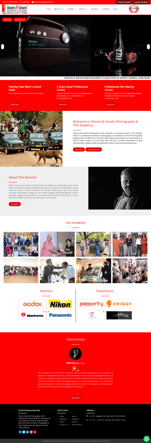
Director (75, 422)
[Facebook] (20, 432)
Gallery (94, 9)
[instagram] (31, 432)
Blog (115, 9)
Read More (79, 149)
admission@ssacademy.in (44, 2)
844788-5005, (110, 420)
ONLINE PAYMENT (141, 2)
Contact (106, 9)
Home (48, 9)
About (74, 416)
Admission (63, 419)
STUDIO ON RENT (124, 2)
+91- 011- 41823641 (96, 420)
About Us (57, 9)
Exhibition (75, 419)
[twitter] (23, 432)
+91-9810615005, (11, 2)
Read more (15, 104)
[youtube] (35, 432)
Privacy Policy (77, 424)
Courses (70, 9)
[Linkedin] (27, 432)
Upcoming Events (93, 149)
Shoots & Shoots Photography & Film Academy (93, 441)
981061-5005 (121, 420)
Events (62, 422)
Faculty (82, 9)
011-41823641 (24, 2)
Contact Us (20, 20)
